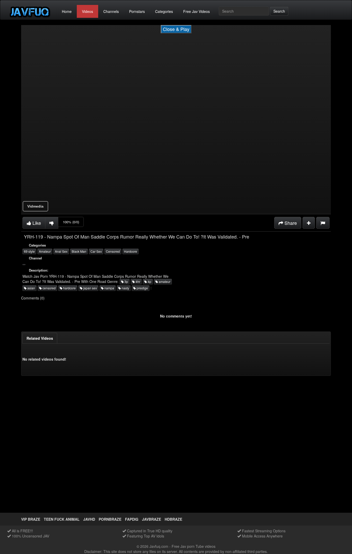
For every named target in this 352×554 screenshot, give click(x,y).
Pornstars (137, 11)
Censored (113, 251)
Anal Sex (61, 251)
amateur (164, 281)
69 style (29, 251)
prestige (142, 288)
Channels (111, 11)
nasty (125, 288)
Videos (87, 11)
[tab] (39, 338)
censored (49, 288)
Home (67, 11)
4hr (137, 281)
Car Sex (96, 251)
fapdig (131, 519)
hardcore (69, 288)
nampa (109, 288)
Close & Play (176, 29)
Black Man (79, 251)
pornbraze (110, 519)
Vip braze (30, 519)
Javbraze (151, 519)
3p (126, 281)
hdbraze (173, 519)
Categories (164, 11)
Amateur (45, 251)
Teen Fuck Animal (62, 519)
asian (31, 288)
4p (149, 281)
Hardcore (130, 251)
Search (279, 11)
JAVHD (89, 519)
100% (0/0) (71, 221)
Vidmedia (35, 206)
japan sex (89, 288)
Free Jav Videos (196, 11)
